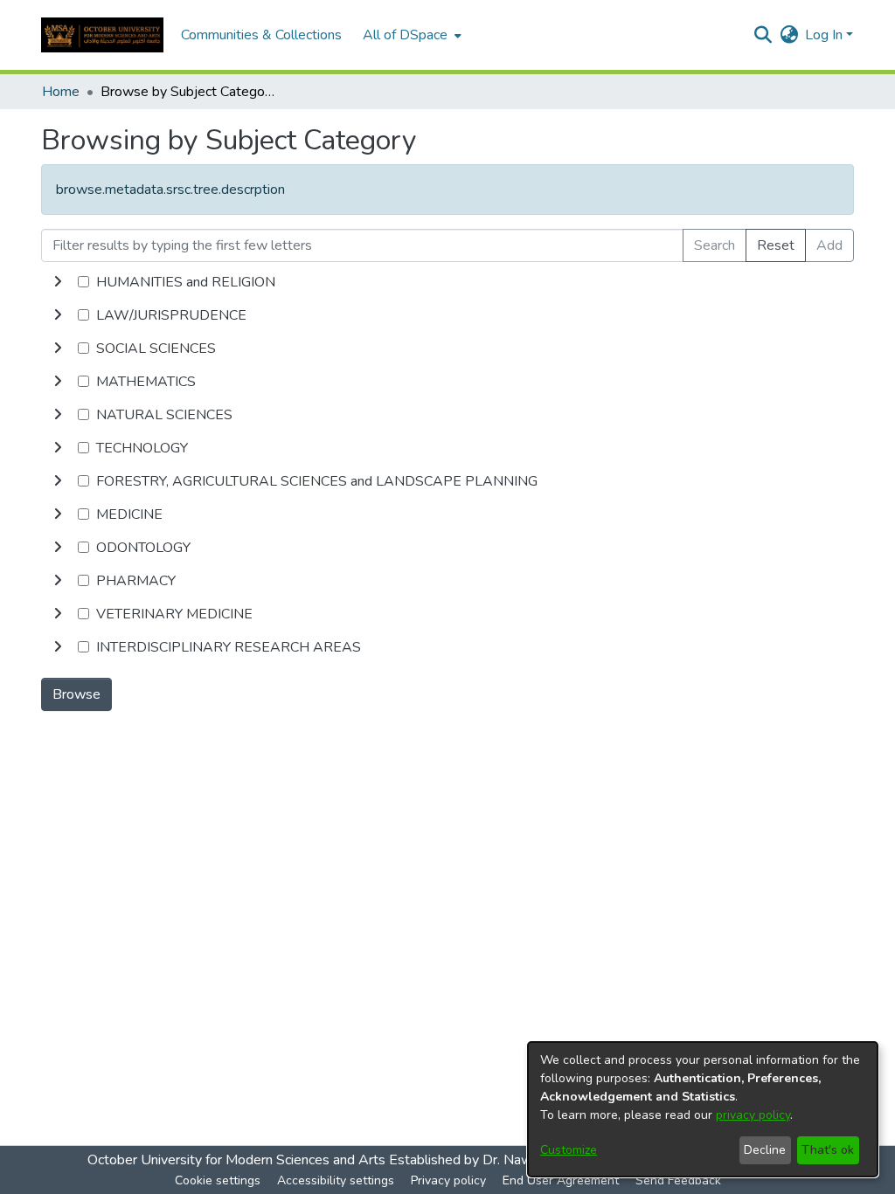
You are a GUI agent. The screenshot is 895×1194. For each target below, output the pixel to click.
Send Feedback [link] (678, 1180)
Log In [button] (825, 35)
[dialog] (703, 1109)
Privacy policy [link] (448, 1180)
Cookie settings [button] (217, 1180)
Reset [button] (775, 245)
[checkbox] (83, 281)
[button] (102, 34)
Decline (765, 1150)
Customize (568, 1150)
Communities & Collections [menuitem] (261, 35)
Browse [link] (76, 694)
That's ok (827, 1150)
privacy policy (753, 1115)
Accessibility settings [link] (335, 1180)
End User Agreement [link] (561, 1180)
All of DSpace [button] (405, 35)
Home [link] (61, 91)
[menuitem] (410, 35)
